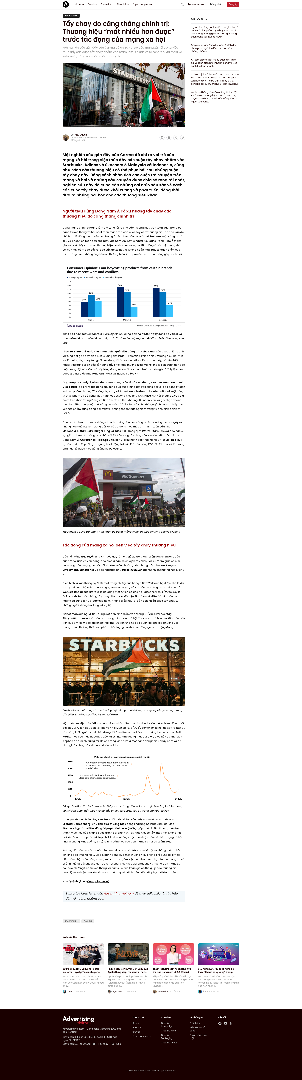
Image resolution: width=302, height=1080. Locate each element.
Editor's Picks (71, 16)
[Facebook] (219, 1023)
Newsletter (123, 4)
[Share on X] (175, 137)
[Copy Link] (182, 137)
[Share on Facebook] (168, 137)
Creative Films (168, 1031)
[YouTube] (225, 1023)
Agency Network (197, 4)
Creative (92, 4)
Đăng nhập (216, 4)
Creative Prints (169, 1043)
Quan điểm (107, 4)
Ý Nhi (70, 991)
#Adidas (88, 921)
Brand (135, 1023)
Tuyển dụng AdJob (143, 4)
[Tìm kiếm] (182, 4)
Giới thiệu (195, 1023)
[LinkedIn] (231, 1023)
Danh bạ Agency (141, 1036)
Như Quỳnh (81, 135)
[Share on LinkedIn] (162, 137)
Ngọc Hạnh (118, 991)
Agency (136, 1028)
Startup (136, 1032)
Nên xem (79, 4)
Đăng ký (233, 4)
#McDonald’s (71, 921)
